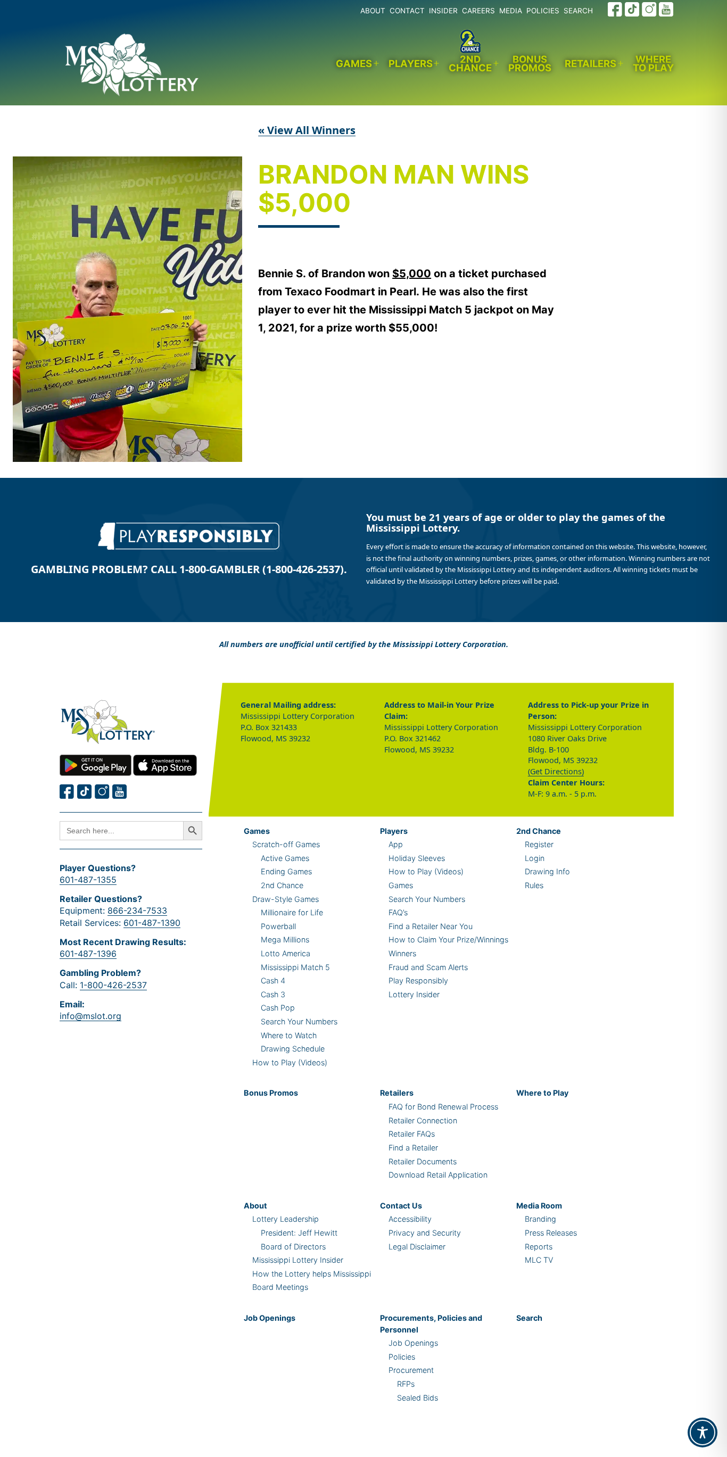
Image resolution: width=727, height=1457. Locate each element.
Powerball (278, 926)
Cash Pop (278, 1007)
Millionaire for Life (292, 912)
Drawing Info (547, 871)
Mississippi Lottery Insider (297, 1259)
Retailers (590, 63)
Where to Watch (289, 1035)
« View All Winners (307, 130)
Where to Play (653, 63)
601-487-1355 (88, 879)
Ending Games (286, 871)
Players (411, 63)
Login (534, 858)
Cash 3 (273, 994)
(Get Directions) (556, 771)
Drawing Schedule (293, 1048)
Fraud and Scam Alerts (428, 967)
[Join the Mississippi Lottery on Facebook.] (615, 9)
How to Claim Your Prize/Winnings (448, 939)
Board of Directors (293, 1246)
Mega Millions (285, 939)
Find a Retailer (413, 1147)
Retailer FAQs (412, 1133)
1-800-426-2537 (113, 985)
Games (354, 63)
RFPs (406, 1383)
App (396, 844)
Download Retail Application (438, 1174)
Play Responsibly (418, 980)
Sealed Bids (417, 1397)
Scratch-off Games (286, 844)
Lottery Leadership (285, 1218)
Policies (402, 1356)
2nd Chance (470, 63)
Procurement (411, 1370)
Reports (538, 1246)
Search (529, 1317)
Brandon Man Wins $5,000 (393, 189)
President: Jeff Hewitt (299, 1232)
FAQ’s (398, 912)
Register (539, 844)
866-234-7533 (137, 910)
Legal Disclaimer (417, 1246)
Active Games (285, 858)
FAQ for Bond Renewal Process (443, 1106)
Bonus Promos (529, 63)
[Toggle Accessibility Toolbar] (702, 1432)
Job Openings (269, 1317)
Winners (402, 953)
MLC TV (539, 1259)
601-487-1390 (151, 922)
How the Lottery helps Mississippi (311, 1273)
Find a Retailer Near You (431, 926)
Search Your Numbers (299, 1021)
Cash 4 (273, 980)
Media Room (539, 1205)
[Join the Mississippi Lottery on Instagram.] (649, 9)
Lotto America (285, 953)
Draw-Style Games (285, 899)
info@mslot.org (90, 1016)
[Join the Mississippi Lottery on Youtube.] (666, 9)
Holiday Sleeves (417, 858)
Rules (534, 885)
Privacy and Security (425, 1232)
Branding (540, 1218)
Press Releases (551, 1232)
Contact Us (401, 1205)
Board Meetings (280, 1287)
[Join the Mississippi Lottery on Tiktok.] (84, 791)
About (255, 1205)
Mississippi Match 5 (295, 967)
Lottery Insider (414, 994)
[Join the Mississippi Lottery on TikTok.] (632, 9)
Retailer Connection (423, 1120)
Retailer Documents (423, 1161)
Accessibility (410, 1218)
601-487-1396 (88, 953)
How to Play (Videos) (289, 1062)
